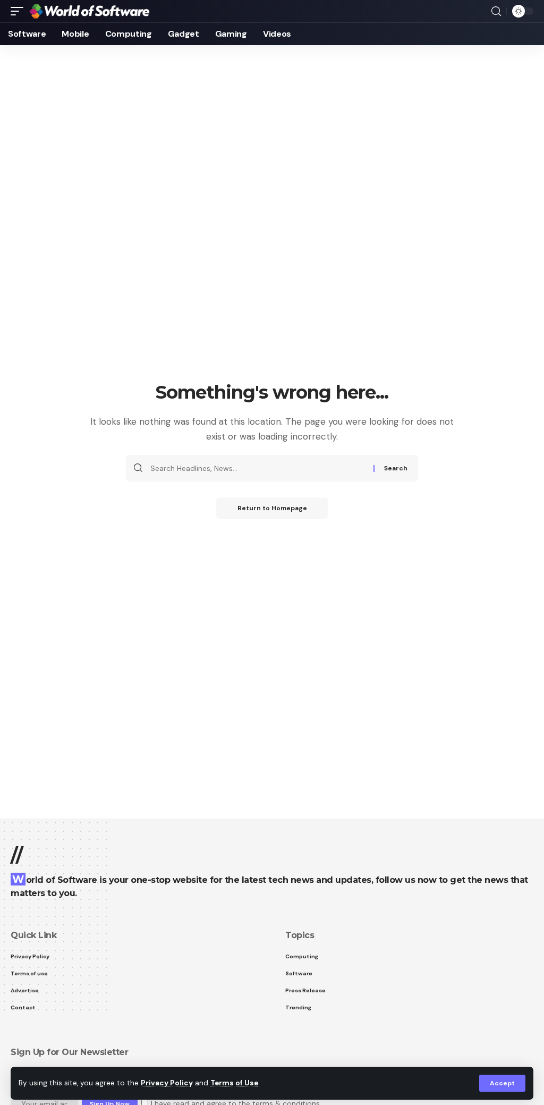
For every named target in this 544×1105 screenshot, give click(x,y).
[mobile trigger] (20, 11)
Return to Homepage (272, 508)
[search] (496, 11)
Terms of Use (234, 1082)
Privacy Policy (167, 1082)
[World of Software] (89, 11)
